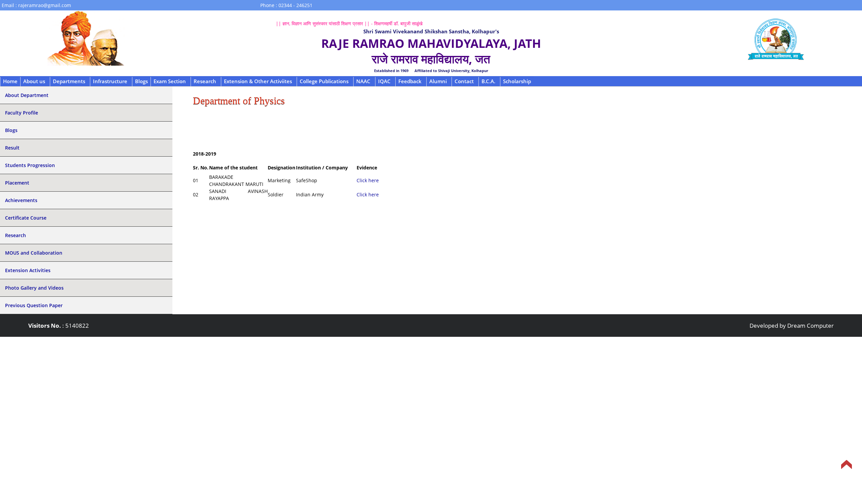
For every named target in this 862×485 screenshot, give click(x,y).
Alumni (438, 81)
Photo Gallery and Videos (34, 288)
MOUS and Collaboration (33, 253)
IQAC (384, 81)
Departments (69, 81)
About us (34, 81)
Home (10, 81)
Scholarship (517, 81)
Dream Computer (810, 325)
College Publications (324, 81)
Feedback (410, 81)
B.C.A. (488, 81)
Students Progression (30, 165)
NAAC (363, 81)
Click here (368, 180)
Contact (464, 81)
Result (12, 147)
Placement (17, 183)
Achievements (21, 200)
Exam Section (170, 81)
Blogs (141, 81)
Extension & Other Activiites (258, 81)
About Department (26, 95)
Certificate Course (25, 218)
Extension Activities (28, 270)
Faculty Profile (21, 112)
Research (205, 81)
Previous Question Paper (34, 305)
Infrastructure (110, 81)
